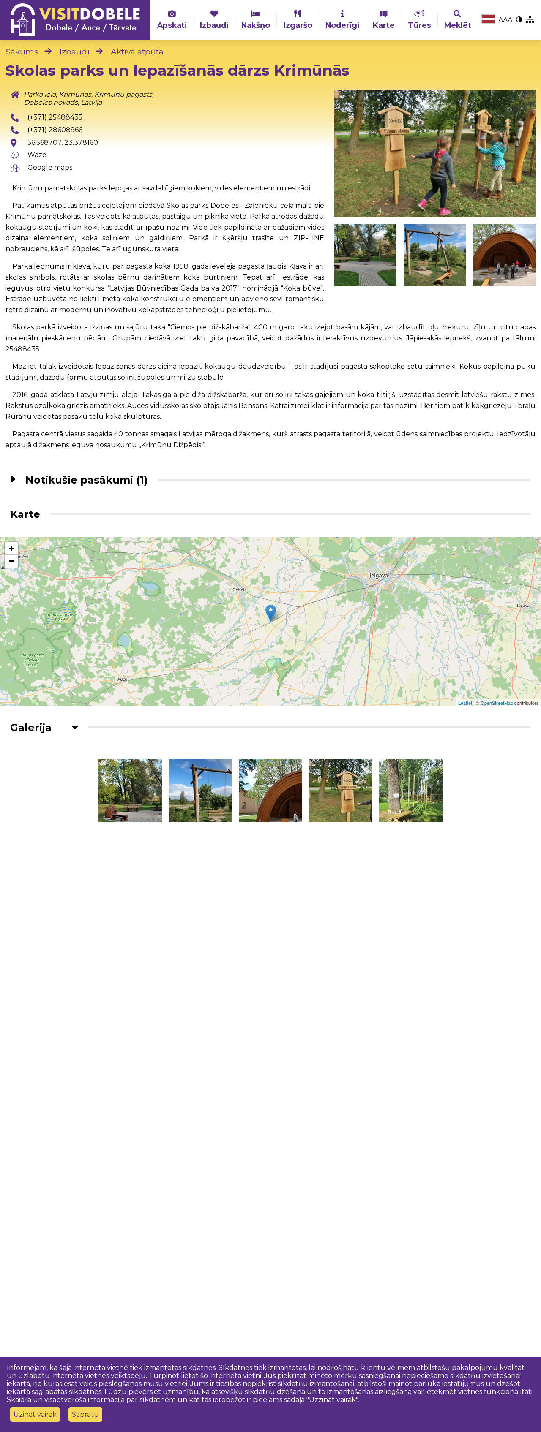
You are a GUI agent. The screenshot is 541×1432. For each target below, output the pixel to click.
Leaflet (465, 702)
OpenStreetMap (497, 702)
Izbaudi (214, 25)
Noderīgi (342, 25)
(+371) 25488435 (54, 117)
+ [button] (11, 548)
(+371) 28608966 (54, 130)
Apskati (172, 25)
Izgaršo (298, 25)
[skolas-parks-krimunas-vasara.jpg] (435, 255)
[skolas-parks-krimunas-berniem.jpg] (435, 153)
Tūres (419, 25)
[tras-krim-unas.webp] (411, 790)
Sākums (21, 51)
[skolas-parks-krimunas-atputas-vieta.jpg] (365, 255)
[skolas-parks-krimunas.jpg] (504, 255)
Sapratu (85, 1414)
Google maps (49, 167)
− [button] (11, 561)
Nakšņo (255, 25)
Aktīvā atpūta (137, 51)
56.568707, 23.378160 (62, 143)
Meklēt (457, 25)
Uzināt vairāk (35, 1414)
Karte (384, 25)
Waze (36, 155)
